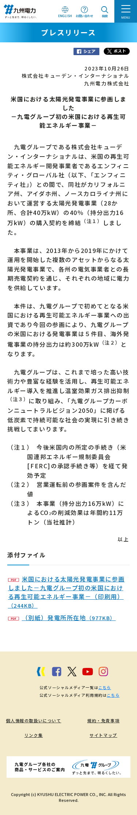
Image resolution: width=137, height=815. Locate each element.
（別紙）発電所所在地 (69, 617)
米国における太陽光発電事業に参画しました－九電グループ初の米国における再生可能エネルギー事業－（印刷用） (66, 591)
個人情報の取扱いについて (33, 720)
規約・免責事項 (103, 720)
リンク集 (33, 735)
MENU (125, 17)
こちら (104, 687)
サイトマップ (103, 735)
